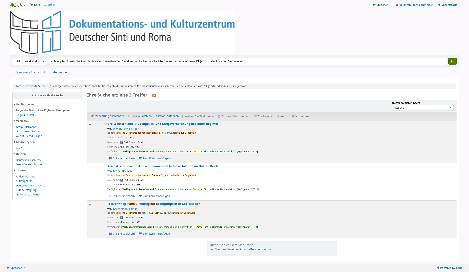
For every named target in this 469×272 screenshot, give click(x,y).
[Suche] (452, 61)
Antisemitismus (25, 177)
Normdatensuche (55, 72)
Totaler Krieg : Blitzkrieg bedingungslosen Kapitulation (154, 204)
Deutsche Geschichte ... (30, 160)
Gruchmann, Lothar (28, 131)
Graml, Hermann (26, 127)
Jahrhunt (155, 133)
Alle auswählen (142, 116)
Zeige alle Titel (25, 115)
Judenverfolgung (26, 190)
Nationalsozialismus (28, 195)
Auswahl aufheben (167, 116)
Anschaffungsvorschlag (256, 249)
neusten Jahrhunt (155, 213)
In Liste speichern (123, 158)
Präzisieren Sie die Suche (47, 95)
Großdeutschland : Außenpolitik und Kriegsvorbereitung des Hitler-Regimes (162, 124)
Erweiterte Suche (27, 72)
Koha (19, 5)
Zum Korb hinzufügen (156, 158)
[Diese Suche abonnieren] (154, 95)
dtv (132, 147)
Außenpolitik (24, 181)
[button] (35, 5)
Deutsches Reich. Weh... (30, 186)
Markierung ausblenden (109, 116)
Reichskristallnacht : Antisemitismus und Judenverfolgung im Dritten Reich (162, 166)
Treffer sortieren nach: (406, 103)
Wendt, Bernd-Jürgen (29, 136)
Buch (19, 148)
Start (18, 86)
